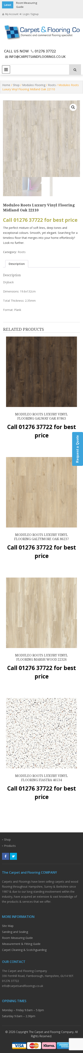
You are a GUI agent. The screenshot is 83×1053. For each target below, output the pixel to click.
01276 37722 (45, 51)
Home (6, 85)
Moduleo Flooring (33, 85)
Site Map (7, 926)
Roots (52, 85)
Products (10, 846)
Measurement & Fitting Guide (21, 944)
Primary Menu (6, 69)
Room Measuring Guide (17, 938)
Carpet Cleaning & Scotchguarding (24, 950)
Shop (16, 85)
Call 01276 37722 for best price (40, 220)
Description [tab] (17, 264)
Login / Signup (30, 14)
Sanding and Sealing (15, 932)
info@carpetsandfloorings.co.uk (37, 57)
